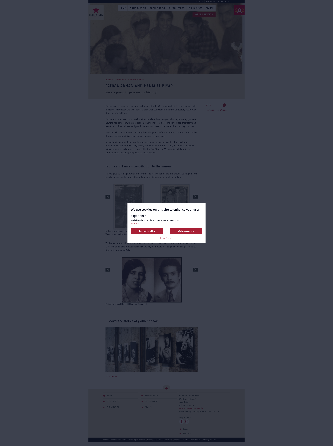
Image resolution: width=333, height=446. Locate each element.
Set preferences (166, 238)
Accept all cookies (147, 231)
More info (135, 223)
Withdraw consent (186, 231)
